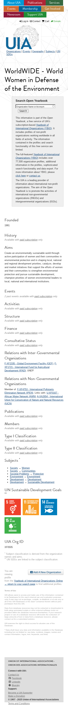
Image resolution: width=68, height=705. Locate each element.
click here (21, 175)
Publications (35, 2)
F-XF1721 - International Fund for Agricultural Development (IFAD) (31, 367)
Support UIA (35, 14)
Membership (30, 8)
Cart (46, 21)
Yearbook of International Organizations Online (38, 580)
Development (17, 479)
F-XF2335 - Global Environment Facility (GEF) (29, 363)
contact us (34, 175)
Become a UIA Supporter (20, 693)
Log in (25, 21)
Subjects (50, 51)
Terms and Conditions (19, 703)
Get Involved (52, 8)
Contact (36, 21)
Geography (38, 51)
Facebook (17, 678)
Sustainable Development (41, 482)
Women (26, 468)
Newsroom (13, 14)
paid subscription (29, 239)
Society (14, 468)
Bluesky (16, 685)
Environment (16, 476)
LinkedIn (16, 682)
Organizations (13, 51)
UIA (18, 35)
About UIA (13, 2)
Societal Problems (19, 473)
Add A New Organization (47, 572)
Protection (38, 473)
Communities (29, 471)
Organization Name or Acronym (30, 107)
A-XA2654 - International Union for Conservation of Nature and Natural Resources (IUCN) (34, 400)
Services (54, 2)
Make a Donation (16, 696)
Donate (57, 21)
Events (11, 8)
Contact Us (13, 675)
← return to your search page (20, 584)
